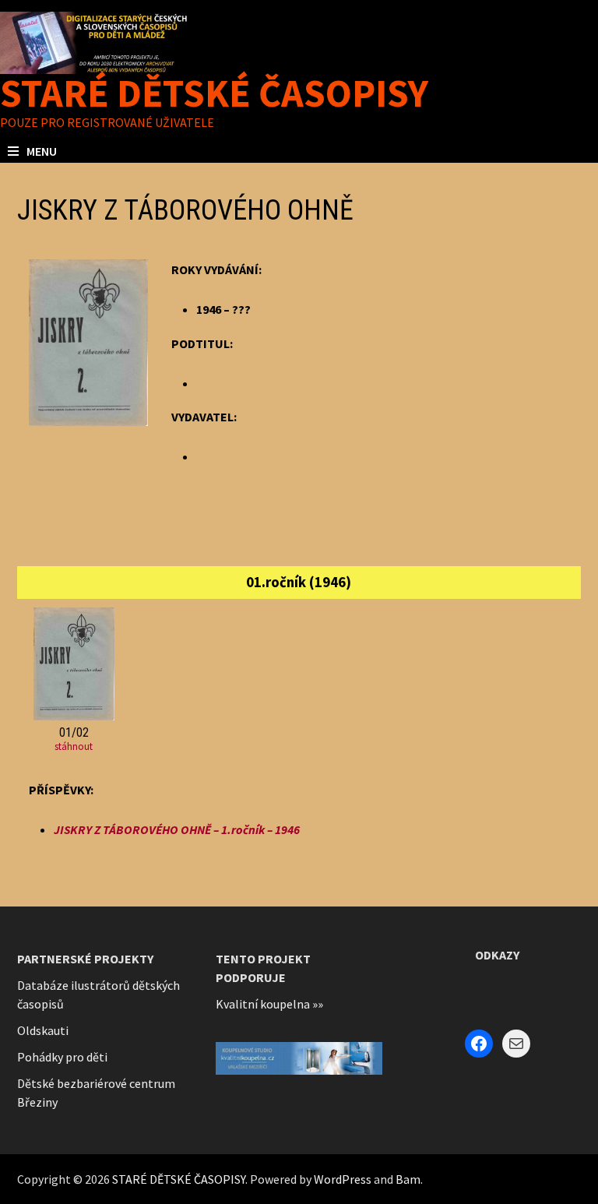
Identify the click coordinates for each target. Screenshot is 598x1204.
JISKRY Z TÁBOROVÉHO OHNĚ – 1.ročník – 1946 (177, 829)
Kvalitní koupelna (263, 1004)
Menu (41, 151)
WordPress (342, 1179)
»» (317, 1004)
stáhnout (74, 746)
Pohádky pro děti (62, 1057)
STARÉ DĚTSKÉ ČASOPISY (214, 93)
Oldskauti (43, 1030)
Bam (408, 1179)
